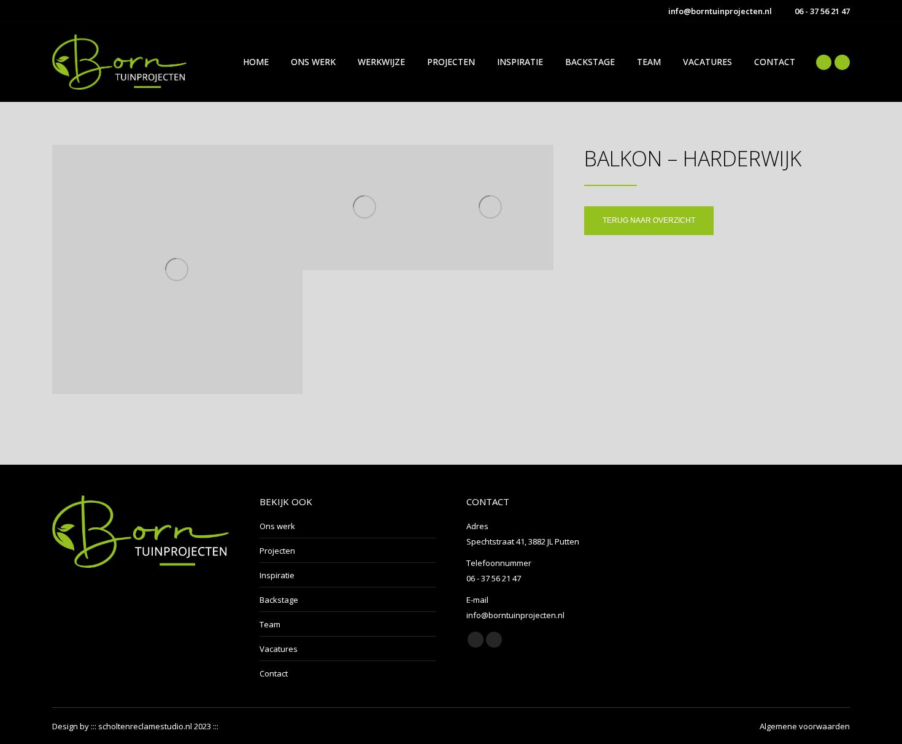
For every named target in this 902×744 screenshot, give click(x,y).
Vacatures (279, 648)
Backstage (279, 599)
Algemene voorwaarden (805, 726)
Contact (274, 673)
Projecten (277, 550)
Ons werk (277, 526)
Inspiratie (277, 575)
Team (270, 624)
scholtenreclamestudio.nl (145, 726)
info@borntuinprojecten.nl (720, 11)
